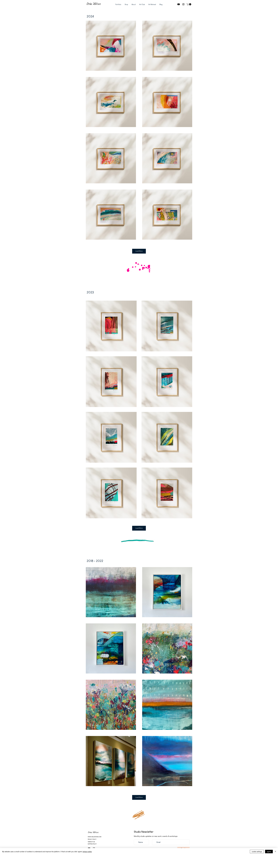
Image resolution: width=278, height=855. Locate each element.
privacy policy (87, 851)
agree (269, 851)
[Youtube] (178, 4)
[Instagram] (183, 4)
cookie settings (257, 851)
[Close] (275, 851)
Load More (139, 251)
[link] (189, 4)
